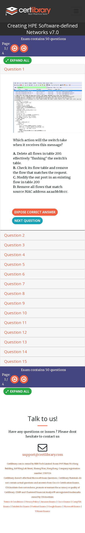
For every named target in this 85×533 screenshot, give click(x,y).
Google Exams (55, 506)
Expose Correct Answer (34, 212)
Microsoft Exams (72, 506)
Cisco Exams (64, 502)
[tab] (42, 69)
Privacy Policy (32, 502)
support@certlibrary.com (42, 455)
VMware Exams (42, 511)
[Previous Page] (14, 48)
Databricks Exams (21, 506)
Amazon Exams (48, 502)
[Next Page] (24, 48)
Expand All (19, 60)
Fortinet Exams (38, 506)
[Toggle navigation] (76, 11)
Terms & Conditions (14, 502)
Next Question (27, 220)
